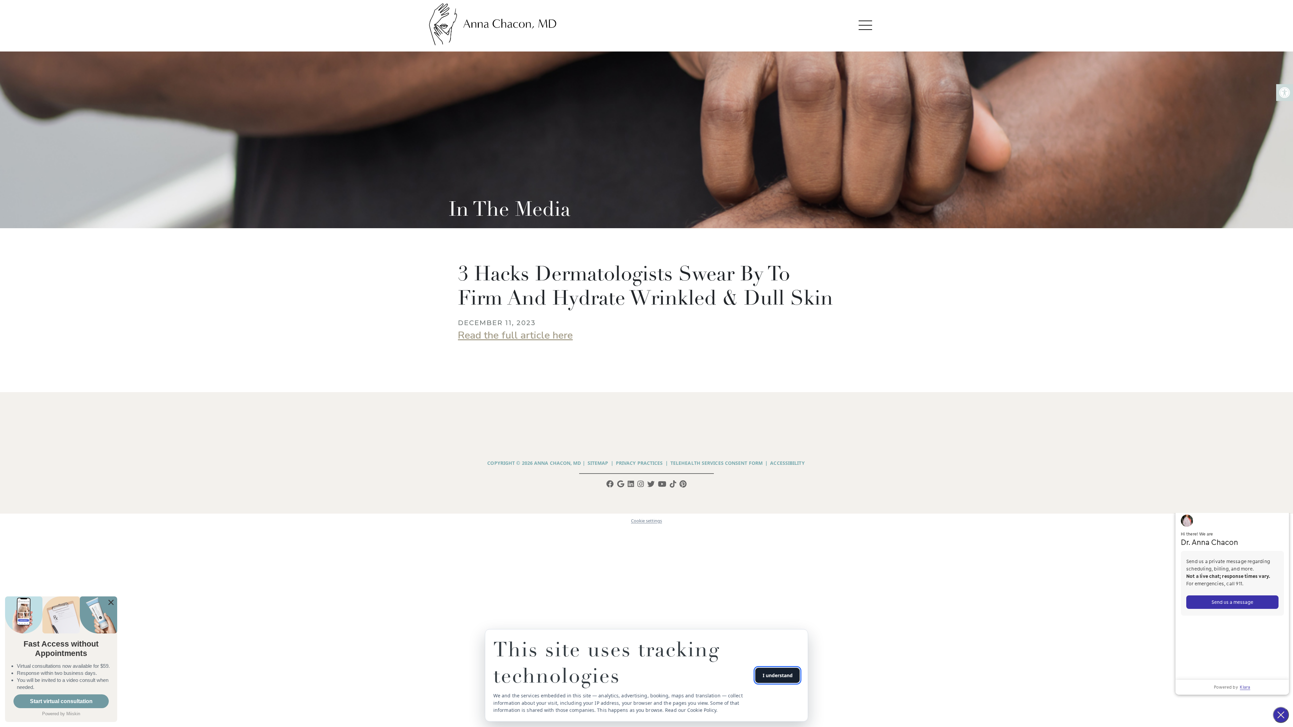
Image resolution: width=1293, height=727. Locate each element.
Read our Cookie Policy (690, 710)
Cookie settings (646, 521)
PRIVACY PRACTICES (639, 463)
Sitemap (598, 463)
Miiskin (73, 713)
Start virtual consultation (61, 701)
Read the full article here (515, 335)
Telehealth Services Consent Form (716, 463)
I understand (778, 675)
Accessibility (787, 463)
